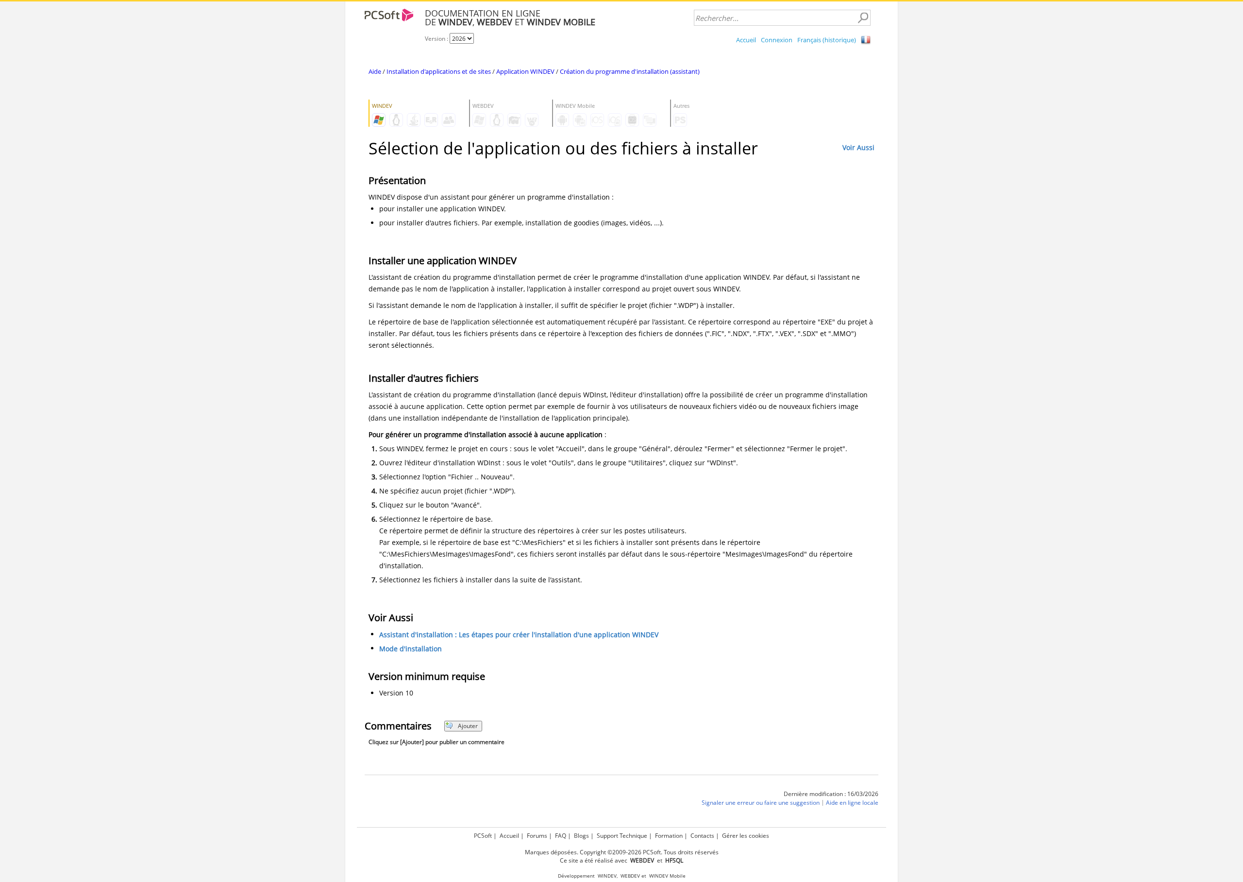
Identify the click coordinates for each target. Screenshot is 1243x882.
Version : (437, 38)
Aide (375, 71)
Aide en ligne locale (852, 802)
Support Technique (622, 835)
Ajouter (468, 726)
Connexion (776, 39)
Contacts (702, 835)
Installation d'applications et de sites (438, 71)
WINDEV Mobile (667, 876)
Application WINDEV (525, 71)
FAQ (560, 835)
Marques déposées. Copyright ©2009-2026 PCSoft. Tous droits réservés (622, 852)
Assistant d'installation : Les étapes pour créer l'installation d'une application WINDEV (518, 634)
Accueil (746, 39)
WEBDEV (630, 876)
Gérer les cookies (745, 835)
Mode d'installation (410, 648)
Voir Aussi (858, 147)
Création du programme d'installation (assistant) (630, 71)
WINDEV (607, 876)
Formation (669, 835)
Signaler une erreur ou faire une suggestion (761, 802)
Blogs (581, 835)
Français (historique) (826, 39)
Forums (537, 835)
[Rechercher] (863, 18)
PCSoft (483, 835)
